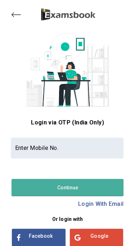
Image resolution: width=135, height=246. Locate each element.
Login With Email (100, 203)
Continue (67, 187)
